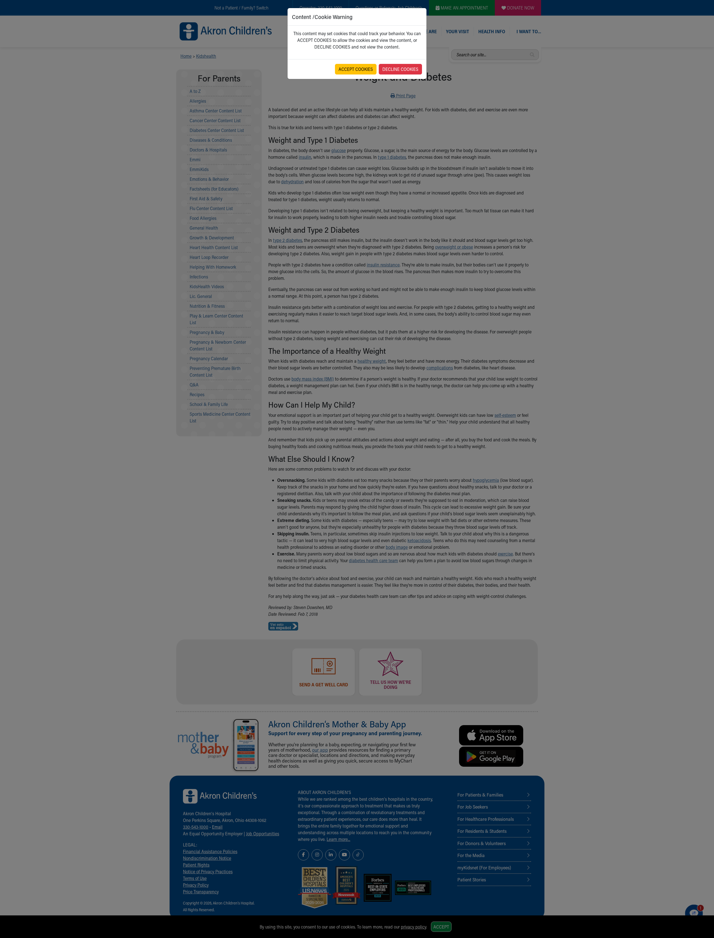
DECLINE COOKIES (400, 69)
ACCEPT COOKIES (356, 69)
